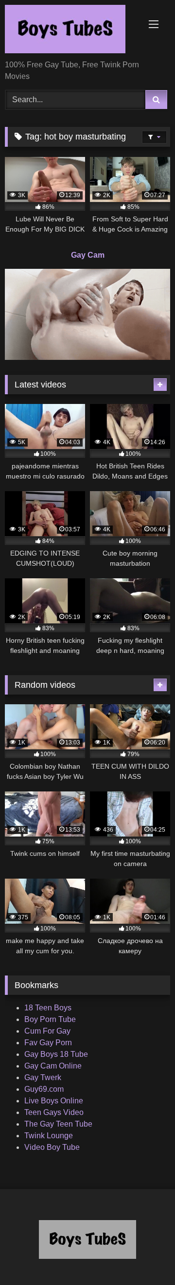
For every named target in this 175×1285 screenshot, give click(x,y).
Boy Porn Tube (50, 1019)
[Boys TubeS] (72, 31)
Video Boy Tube (52, 1147)
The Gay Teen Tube (58, 1124)
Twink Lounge (48, 1135)
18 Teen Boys (47, 1008)
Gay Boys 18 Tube (56, 1054)
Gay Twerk (42, 1077)
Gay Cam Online (53, 1066)
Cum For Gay (47, 1031)
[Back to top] (145, 1256)
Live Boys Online (53, 1101)
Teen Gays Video (54, 1112)
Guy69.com (44, 1089)
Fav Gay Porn (48, 1042)
